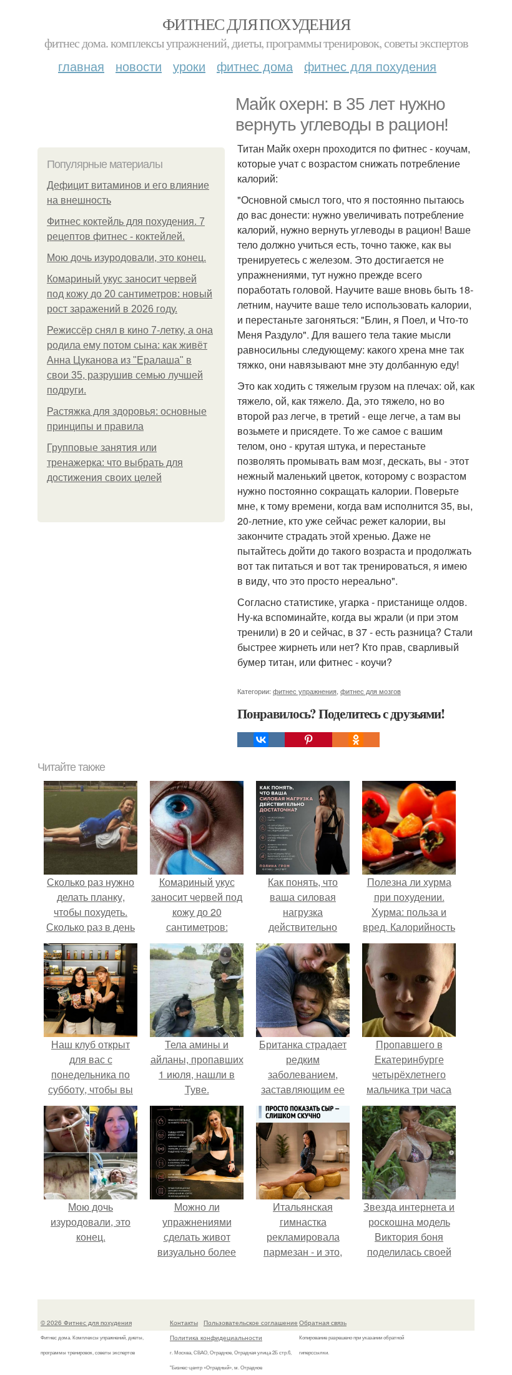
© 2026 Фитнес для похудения (86, 1322)
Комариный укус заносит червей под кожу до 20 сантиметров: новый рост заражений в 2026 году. (129, 294)
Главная (81, 66)
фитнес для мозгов (370, 691)
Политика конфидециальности (216, 1337)
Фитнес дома (255, 66)
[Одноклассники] (356, 739)
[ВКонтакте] (261, 739)
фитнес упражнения (305, 691)
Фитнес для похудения (256, 23)
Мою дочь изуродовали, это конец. (126, 257)
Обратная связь (323, 1322)
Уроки (189, 66)
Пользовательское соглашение (251, 1322)
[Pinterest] (308, 739)
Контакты (184, 1322)
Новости (139, 66)
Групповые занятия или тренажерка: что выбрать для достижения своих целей (115, 462)
